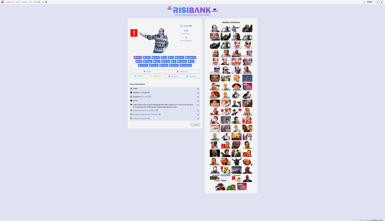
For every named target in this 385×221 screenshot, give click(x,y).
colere (147, 57)
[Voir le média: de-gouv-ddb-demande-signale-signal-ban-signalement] (247, 78)
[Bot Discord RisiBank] (46, 2)
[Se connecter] (381, 2)
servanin (183, 61)
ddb (139, 61)
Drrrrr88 (187, 25)
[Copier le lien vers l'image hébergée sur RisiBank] (198, 110)
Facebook (175, 76)
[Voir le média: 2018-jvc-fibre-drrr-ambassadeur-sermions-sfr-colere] (215, 111)
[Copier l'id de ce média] (198, 88)
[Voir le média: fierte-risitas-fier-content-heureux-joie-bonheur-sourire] (247, 145)
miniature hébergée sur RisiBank (145, 114)
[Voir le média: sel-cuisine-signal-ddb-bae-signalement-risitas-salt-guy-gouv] (215, 145)
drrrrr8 (166, 61)
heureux (175, 65)
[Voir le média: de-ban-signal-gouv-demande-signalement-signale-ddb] (237, 111)
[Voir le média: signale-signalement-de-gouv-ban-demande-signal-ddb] (215, 128)
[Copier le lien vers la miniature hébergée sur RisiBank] (198, 114)
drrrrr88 (155, 65)
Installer (25, 2)
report (156, 57)
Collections (10, 2)
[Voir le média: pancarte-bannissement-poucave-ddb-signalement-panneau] (215, 86)
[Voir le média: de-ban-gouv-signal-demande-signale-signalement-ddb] (215, 95)
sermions (144, 65)
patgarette (191, 57)
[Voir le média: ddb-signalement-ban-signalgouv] (247, 153)
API (30, 2)
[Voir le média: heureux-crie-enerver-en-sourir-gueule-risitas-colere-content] (215, 161)
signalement (186, 65)
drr (172, 57)
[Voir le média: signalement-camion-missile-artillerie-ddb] (237, 170)
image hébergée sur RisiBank (144, 110)
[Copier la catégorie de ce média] (198, 100)
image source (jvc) (140, 118)
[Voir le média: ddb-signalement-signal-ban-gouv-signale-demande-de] (226, 103)
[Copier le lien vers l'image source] (198, 118)
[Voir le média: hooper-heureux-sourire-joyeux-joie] (215, 170)
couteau (148, 61)
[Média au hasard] (42, 2)
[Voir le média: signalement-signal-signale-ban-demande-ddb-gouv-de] (247, 128)
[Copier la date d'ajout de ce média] (198, 92)
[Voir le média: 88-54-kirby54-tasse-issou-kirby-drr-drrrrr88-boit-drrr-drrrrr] (215, 120)
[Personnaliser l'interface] (377, 2)
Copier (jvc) (183, 71)
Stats (18, 2)
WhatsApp (157, 76)
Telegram (192, 76)
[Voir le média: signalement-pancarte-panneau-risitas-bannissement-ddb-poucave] (247, 86)
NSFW (369, 2)
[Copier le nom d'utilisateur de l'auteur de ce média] (198, 96)
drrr (192, 61)
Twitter (140, 76)
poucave (180, 57)
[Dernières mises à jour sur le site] (374, 2)
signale (164, 65)
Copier (148, 71)
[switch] (364, 2)
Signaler (196, 125)
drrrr (158, 61)
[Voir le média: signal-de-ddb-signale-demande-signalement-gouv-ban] (247, 120)
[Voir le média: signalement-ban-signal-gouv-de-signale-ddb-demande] (226, 111)
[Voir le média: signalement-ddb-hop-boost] (237, 178)
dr (174, 61)
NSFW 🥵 (36, 2)
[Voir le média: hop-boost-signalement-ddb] (215, 178)
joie (164, 57)
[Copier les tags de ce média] (198, 104)
